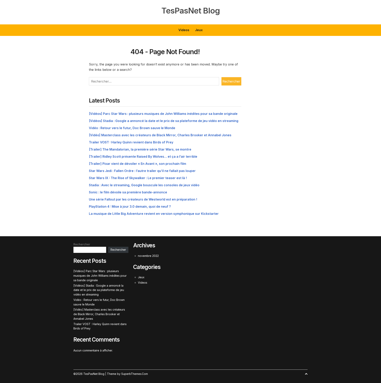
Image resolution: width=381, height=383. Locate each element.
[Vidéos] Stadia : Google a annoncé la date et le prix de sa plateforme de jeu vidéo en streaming (163, 121)
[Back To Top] (306, 374)
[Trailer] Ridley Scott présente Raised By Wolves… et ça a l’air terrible (143, 156)
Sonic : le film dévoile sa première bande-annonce (128, 192)
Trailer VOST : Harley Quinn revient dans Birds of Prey (131, 142)
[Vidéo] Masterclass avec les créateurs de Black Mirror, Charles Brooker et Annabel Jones (160, 135)
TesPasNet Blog (190, 10)
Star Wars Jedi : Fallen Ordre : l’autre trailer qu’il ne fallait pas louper (142, 171)
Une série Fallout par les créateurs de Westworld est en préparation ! (143, 199)
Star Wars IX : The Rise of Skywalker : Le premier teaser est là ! (138, 178)
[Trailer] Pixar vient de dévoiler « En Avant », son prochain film (137, 164)
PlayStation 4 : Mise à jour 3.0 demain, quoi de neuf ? (130, 206)
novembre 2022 (148, 255)
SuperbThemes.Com (134, 373)
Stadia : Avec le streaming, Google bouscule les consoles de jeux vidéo (144, 185)
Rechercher (81, 244)
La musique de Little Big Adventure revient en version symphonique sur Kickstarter (154, 214)
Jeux (199, 30)
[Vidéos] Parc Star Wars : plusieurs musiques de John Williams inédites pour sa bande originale (163, 114)
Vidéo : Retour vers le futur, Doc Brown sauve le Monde (132, 128)
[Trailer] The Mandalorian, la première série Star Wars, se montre (140, 149)
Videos (183, 30)
